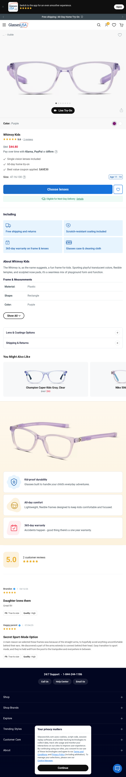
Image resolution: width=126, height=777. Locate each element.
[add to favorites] (118, 189)
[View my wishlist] (114, 25)
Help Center (62, 681)
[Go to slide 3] (60, 103)
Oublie (10, 34)
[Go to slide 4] (63, 103)
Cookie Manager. (45, 760)
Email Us (80, 681)
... (4, 34)
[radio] (21, 8)
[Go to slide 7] (70, 103)
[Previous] (3, 17)
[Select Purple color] (114, 123)
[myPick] (119, 34)
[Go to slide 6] (67, 103)
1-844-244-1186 (72, 674)
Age (116, 177)
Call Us (44, 681)
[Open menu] (4, 25)
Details (80, 199)
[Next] (123, 17)
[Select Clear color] (120, 123)
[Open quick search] (99, 25)
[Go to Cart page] (122, 25)
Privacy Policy (58, 754)
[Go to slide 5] (65, 103)
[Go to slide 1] (56, 103)
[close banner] (3, 7)
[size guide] (24, 177)
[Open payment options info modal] (56, 151)
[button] (63, 17)
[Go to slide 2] (58, 103)
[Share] (121, 110)
